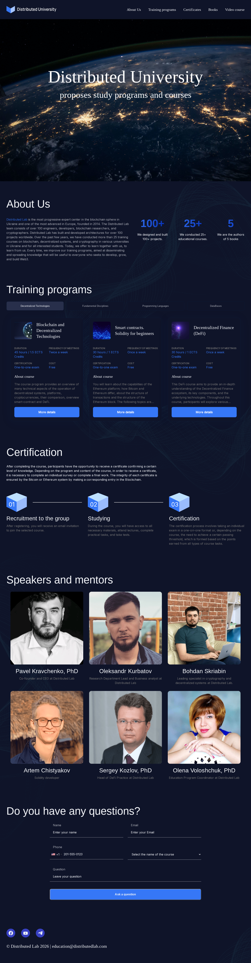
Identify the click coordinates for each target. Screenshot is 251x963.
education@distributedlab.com (79, 946)
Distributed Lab (16, 219)
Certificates (192, 10)
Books (213, 10)
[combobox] (56, 854)
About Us (134, 10)
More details (46, 412)
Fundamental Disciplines (95, 306)
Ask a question (125, 894)
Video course (235, 10)
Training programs (162, 10)
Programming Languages (155, 306)
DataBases (216, 306)
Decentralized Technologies (35, 306)
